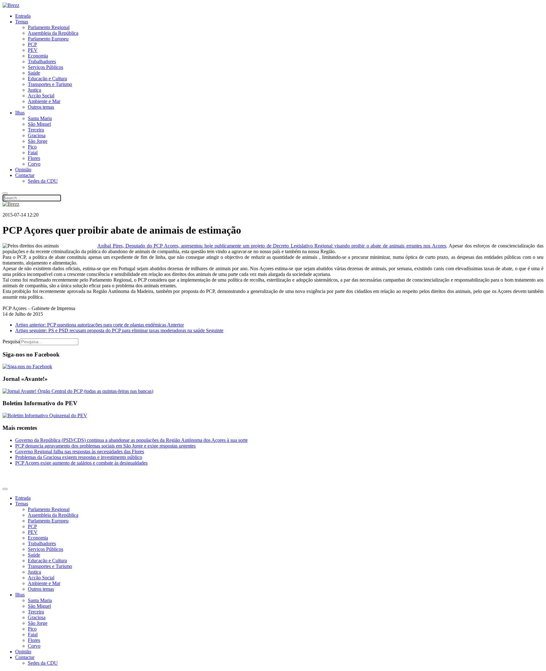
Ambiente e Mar (44, 101)
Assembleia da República (53, 33)
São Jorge (37, 141)
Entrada (23, 16)
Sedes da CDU (43, 181)
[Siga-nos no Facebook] (27, 366)
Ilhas (20, 112)
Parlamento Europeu (48, 38)
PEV (33, 50)
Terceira (36, 129)
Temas (21, 21)
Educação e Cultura (47, 78)
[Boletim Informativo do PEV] (45, 415)
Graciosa (37, 135)
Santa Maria (40, 118)
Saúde (34, 73)
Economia (38, 55)
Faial (33, 152)
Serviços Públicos (45, 67)
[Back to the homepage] (11, 5)
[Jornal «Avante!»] (78, 391)
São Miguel (39, 124)
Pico (32, 146)
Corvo (34, 164)
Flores (34, 158)
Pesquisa (11, 341)
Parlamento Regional (49, 27)
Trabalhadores (42, 61)
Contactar (24, 175)
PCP (32, 44)
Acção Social (41, 95)
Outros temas (41, 107)
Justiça (34, 90)
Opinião (23, 169)
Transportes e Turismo (50, 84)
